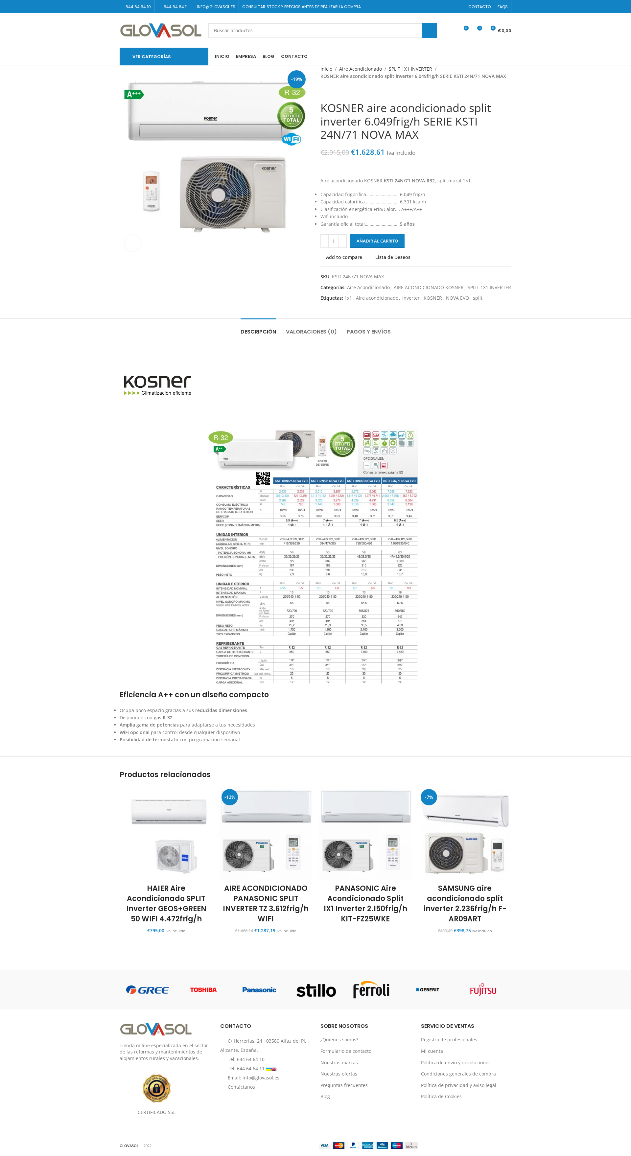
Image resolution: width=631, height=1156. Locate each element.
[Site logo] (161, 30)
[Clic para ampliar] (133, 243)
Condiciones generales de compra (458, 1074)
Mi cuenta (432, 1051)
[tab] (258, 328)
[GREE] (147, 989)
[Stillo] (315, 989)
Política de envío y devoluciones (456, 1062)
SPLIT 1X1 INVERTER (410, 69)
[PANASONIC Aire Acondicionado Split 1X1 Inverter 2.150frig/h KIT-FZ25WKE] (365, 833)
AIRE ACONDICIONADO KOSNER (429, 287)
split (477, 298)
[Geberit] (427, 989)
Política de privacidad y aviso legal (458, 1085)
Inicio (326, 69)
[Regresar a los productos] (332, 91)
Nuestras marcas (339, 1062)
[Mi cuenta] (451, 30)
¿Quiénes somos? (339, 1040)
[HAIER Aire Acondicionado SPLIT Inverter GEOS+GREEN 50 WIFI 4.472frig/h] (166, 833)
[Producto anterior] (324, 91)
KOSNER (433, 298)
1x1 (348, 298)
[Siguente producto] (340, 91)
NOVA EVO (457, 298)
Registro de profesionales (449, 1040)
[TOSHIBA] (203, 989)
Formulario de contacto (345, 1051)
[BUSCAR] (429, 30)
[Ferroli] (371, 989)
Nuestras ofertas (338, 1074)
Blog (325, 1097)
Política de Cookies (441, 1097)
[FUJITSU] (483, 989)
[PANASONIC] (260, 989)
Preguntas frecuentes (344, 1085)
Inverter (411, 298)
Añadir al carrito (377, 241)
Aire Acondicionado (360, 69)
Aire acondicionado (377, 298)
